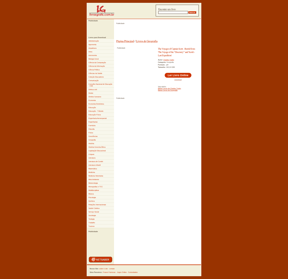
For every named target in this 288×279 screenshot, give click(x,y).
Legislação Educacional (97, 151)
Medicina (91, 172)
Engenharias (93, 122)
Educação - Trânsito (95, 111)
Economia (92, 100)
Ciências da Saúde (95, 73)
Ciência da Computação (97, 62)
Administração (93, 41)
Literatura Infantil (94, 165)
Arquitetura (92, 48)
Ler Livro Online (178, 75)
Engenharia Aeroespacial (97, 118)
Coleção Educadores (96, 77)
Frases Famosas (109, 272)
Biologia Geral (93, 59)
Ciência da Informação (96, 66)
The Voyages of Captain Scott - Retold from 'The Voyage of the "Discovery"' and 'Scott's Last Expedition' (176, 52)
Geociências (93, 136)
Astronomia (92, 55)
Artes (90, 52)
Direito (90, 93)
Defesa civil (92, 89)
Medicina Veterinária (95, 176)
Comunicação (93, 80)
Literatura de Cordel (95, 161)
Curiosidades (133, 272)
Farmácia (91, 125)
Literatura (91, 158)
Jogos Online (122, 272)
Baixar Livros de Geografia (167, 90)
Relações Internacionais (97, 205)
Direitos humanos (94, 97)
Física (90, 133)
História (91, 143)
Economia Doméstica (96, 104)
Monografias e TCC (95, 187)
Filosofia (91, 129)
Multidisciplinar (93, 190)
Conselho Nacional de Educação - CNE (100, 85)
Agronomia (92, 44)
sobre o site (103, 269)
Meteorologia (93, 183)
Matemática (92, 169)
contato (112, 269)
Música (91, 194)
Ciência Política (94, 70)
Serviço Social (93, 212)
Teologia (91, 219)
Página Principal (125, 41)
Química (91, 201)
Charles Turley (168, 60)
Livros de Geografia (147, 41)
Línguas (91, 154)
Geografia (92, 140)
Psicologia (92, 197)
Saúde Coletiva (93, 208)
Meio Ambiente (93, 179)
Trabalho (91, 223)
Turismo (91, 226)
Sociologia (92, 215)
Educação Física (94, 115)
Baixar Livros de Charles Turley (169, 88)
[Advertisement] (99, 29)
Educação (92, 107)
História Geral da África (96, 147)
